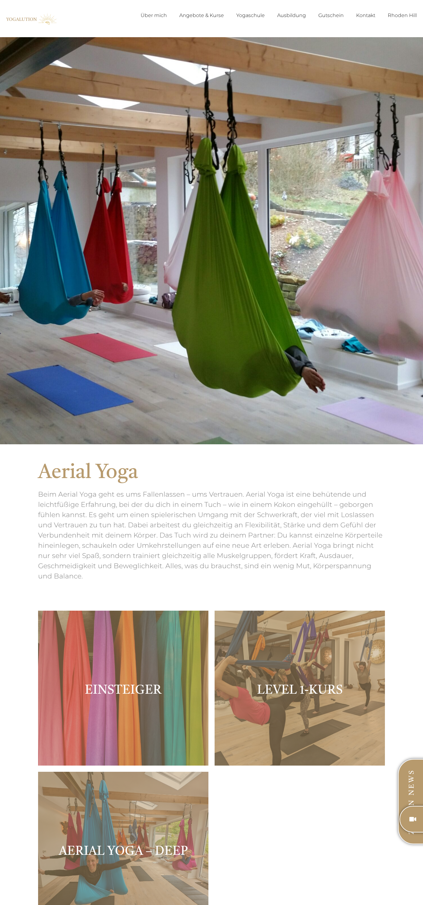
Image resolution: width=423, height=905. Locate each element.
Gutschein (331, 15)
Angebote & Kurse (201, 15)
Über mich (154, 15)
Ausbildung (291, 15)
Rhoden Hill (402, 15)
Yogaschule (250, 15)
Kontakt (365, 15)
